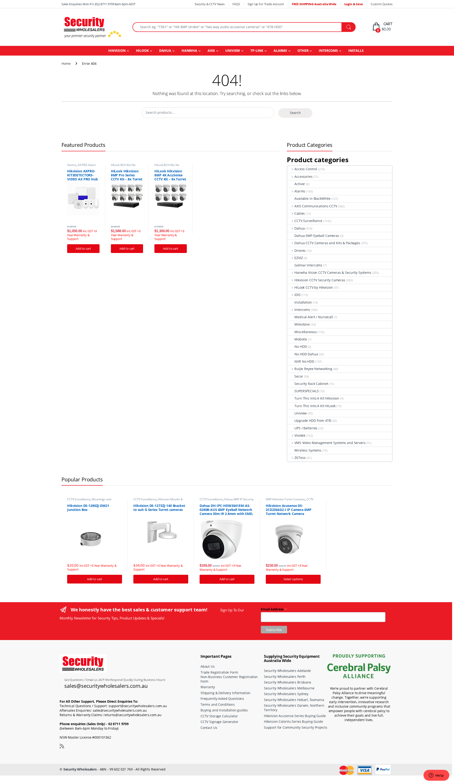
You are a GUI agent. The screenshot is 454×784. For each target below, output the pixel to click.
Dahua (299, 228)
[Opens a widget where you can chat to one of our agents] (436, 776)
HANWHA (189, 50)
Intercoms (302, 309)
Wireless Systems (307, 450)
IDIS (297, 294)
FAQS (236, 4)
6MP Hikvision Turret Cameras (285, 499)
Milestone (302, 324)
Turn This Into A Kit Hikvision (316, 398)
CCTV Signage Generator (219, 721)
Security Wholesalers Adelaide (287, 670)
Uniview (300, 413)
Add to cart (83, 248)
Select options (293, 579)
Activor (299, 184)
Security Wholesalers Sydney (286, 694)
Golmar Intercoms (308, 265)
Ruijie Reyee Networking (313, 368)
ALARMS (280, 50)
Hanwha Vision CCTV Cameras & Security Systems (332, 272)
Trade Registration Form (219, 672)
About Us (208, 666)
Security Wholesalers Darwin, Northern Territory (294, 707)
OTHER (302, 50)
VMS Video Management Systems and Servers (329, 442)
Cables (299, 213)
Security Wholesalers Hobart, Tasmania (294, 699)
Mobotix (300, 339)
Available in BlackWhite (312, 198)
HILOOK (142, 50)
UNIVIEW (232, 50)
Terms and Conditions (218, 704)
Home (65, 63)
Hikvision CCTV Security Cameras (319, 280)
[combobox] (237, 27)
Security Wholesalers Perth (285, 676)
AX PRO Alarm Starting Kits (81, 166)
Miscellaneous (305, 332)
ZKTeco (300, 457)
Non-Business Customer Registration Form (229, 679)
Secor (298, 376)
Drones (300, 250)
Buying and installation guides (224, 710)
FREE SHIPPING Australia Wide (314, 4)
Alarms (71, 165)
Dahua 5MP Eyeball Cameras (316, 235)
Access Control (305, 169)
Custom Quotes (382, 4)
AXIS (211, 50)
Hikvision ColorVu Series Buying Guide (293, 721)
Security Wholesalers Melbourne (289, 688)
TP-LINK (256, 50)
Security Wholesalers (80, 769)
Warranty (208, 687)
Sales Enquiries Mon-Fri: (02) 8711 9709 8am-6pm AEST (98, 4)
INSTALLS (356, 50)
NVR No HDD (304, 361)
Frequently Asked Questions (222, 698)
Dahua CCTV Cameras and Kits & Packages (327, 243)
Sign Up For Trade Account (266, 4)
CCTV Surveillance (308, 220)
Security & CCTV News (210, 4)
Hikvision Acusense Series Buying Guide (295, 716)
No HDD (300, 346)
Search (295, 112)
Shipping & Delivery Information (225, 693)
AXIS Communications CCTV (315, 206)
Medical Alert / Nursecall (313, 317)
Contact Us (209, 727)
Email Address (274, 608)
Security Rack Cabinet (311, 383)
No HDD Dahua (306, 354)
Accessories (303, 176)
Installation (303, 302)
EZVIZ (298, 258)
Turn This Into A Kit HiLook (314, 406)
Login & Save (353, 4)
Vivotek (299, 435)
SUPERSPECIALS (306, 391)
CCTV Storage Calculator (219, 716)
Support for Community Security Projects (295, 727)
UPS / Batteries (305, 428)
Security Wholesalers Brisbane (287, 682)
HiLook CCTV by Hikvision (313, 287)
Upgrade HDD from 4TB (312, 420)
